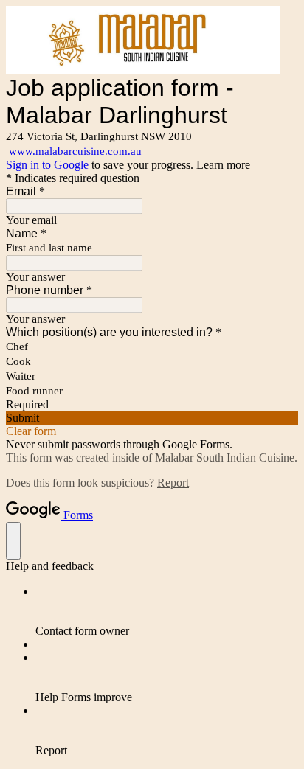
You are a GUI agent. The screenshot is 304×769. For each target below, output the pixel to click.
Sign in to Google (47, 165)
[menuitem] (166, 611)
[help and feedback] (13, 541)
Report (173, 482)
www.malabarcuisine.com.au (75, 151)
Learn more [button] (223, 165)
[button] (152, 418)
